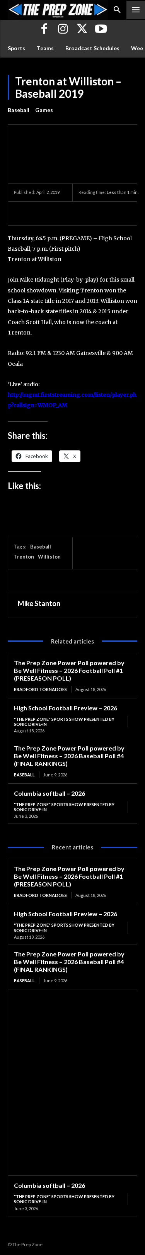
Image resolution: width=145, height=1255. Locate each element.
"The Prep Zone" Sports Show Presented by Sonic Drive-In (64, 722)
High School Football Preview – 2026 (65, 708)
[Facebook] (44, 29)
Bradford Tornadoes (40, 689)
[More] (93, 213)
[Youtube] (101, 29)
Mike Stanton (39, 603)
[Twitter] (82, 29)
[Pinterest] (57, 213)
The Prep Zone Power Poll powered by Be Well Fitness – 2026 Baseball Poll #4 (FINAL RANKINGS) (69, 755)
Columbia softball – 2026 (49, 793)
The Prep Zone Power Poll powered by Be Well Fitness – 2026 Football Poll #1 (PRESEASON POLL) (69, 670)
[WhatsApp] (75, 213)
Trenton (24, 557)
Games (44, 110)
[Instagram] (63, 29)
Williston (49, 557)
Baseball (18, 110)
